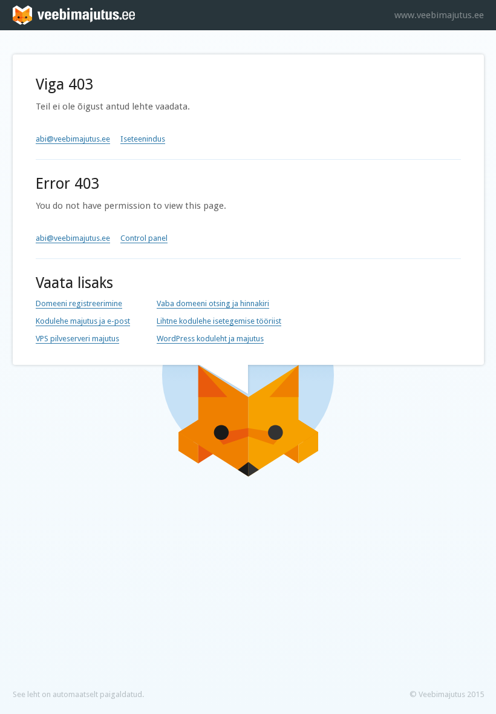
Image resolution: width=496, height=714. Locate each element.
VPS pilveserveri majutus (77, 338)
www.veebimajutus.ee (439, 15)
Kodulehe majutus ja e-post (83, 321)
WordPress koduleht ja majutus (210, 338)
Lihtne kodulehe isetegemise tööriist (219, 321)
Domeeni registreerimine (79, 303)
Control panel (144, 238)
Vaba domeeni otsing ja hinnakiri (213, 303)
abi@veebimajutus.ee (73, 138)
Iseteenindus (142, 138)
